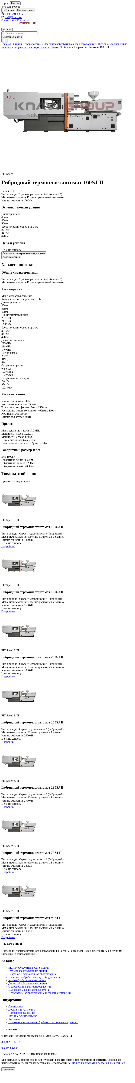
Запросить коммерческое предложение (24, 253)
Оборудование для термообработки (29, 986)
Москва (15, 3)
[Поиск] (2, 33)
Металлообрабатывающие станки (28, 967)
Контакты (23, 20)
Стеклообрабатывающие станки (27, 970)
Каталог (7, 29)
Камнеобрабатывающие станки (27, 980)
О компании (9, 20)
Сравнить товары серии (15, 481)
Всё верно (8, 10)
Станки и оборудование (27, 43)
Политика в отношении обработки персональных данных (43, 1022)
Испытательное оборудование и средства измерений (40, 992)
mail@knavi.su (13, 17)
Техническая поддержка (22, 1015)
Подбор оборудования (21, 1012)
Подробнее (8, 546)
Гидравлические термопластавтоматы (37, 47)
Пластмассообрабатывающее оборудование (70, 43)
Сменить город (25, 10)
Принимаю (8, 1069)
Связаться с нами (12, 37)
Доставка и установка (21, 1009)
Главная (6, 43)
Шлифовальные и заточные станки (29, 989)
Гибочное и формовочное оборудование (32, 973)
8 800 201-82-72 (14, 13)
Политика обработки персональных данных (98, 1062)
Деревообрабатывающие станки (27, 983)
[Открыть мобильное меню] (6, 40)
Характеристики (11, 257)
